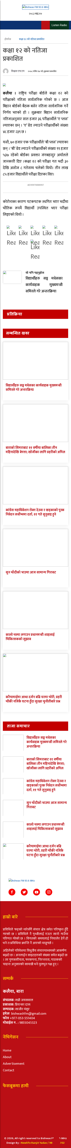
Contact (8, 1070)
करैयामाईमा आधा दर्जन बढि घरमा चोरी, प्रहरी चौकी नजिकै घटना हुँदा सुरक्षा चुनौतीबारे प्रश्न (34, 699)
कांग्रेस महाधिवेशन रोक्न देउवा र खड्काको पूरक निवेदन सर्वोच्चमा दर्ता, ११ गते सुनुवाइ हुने (35, 512)
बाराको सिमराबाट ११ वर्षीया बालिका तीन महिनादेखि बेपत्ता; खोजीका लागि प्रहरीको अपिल (35, 450)
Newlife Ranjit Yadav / (35, 1142)
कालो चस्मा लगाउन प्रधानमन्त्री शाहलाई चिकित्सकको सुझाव (30, 637)
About (7, 1057)
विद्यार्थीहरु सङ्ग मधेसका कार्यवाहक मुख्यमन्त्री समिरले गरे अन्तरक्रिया (34, 388)
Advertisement (13, 1064)
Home (7, 1050)
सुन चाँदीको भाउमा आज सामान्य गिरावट (31, 572)
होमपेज (8, 39)
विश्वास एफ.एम (17, 71)
